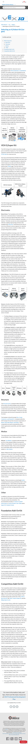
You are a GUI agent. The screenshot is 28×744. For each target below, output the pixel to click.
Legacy (13, 24)
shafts (23, 480)
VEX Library (4, 24)
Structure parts (7, 403)
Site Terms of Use (12, 733)
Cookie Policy (17, 733)
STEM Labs (4, 154)
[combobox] (14, 7)
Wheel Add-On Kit (5, 600)
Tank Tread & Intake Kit (15, 598)
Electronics (8, 42)
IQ (9, 24)
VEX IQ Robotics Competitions (18, 70)
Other (7, 47)
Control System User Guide (15, 503)
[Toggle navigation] (3, 2)
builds (9, 166)
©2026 (7, 729)
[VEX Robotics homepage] (22, 1)
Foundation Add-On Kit (9, 49)
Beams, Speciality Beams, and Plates (10, 422)
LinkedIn (17, 706)
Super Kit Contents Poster (7, 505)
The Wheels (8, 440)
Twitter (14, 706)
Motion (7, 46)
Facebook (10, 706)
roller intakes (9, 449)
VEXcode (10, 224)
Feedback (23, 742)
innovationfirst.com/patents (17, 732)
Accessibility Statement (15, 734)
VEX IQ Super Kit (8, 40)
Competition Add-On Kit (9, 51)
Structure (8, 44)
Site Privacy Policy (5, 733)
